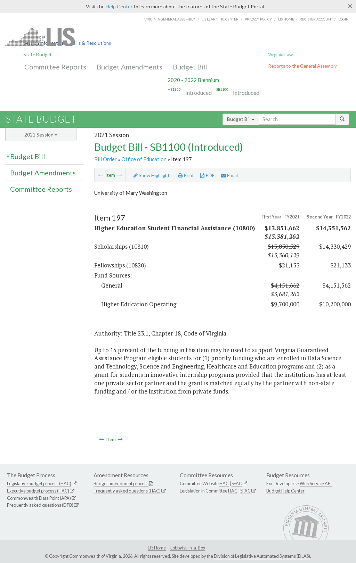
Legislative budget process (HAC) (39, 483)
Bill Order (105, 159)
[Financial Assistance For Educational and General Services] (119, 175)
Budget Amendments (129, 67)
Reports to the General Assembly (302, 66)
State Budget (37, 54)
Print (188, 175)
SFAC (237, 483)
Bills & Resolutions (91, 43)
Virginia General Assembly (169, 19)
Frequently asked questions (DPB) (40, 505)
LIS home (286, 19)
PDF (209, 175)
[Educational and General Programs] (100, 175)
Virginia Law (280, 54)
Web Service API (316, 483)
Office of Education (144, 159)
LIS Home (157, 547)
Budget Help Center (285, 491)
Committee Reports (55, 67)
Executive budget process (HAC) (38, 491)
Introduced (198, 92)
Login (343, 19)
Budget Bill (190, 67)
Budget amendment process (121, 483)
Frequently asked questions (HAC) (127, 491)
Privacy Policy (258, 19)
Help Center (119, 6)
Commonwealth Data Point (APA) (39, 498)
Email (232, 175)
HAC (224, 483)
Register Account (316, 19)
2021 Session (39, 135)
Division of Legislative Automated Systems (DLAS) (262, 556)
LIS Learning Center (220, 19)
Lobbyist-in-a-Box (187, 547)
